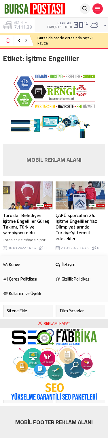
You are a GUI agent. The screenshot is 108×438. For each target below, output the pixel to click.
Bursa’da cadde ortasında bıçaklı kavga (65, 40)
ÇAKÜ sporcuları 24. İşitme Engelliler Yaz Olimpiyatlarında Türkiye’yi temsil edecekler (76, 227)
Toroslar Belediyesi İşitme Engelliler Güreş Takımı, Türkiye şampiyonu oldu (26, 224)
